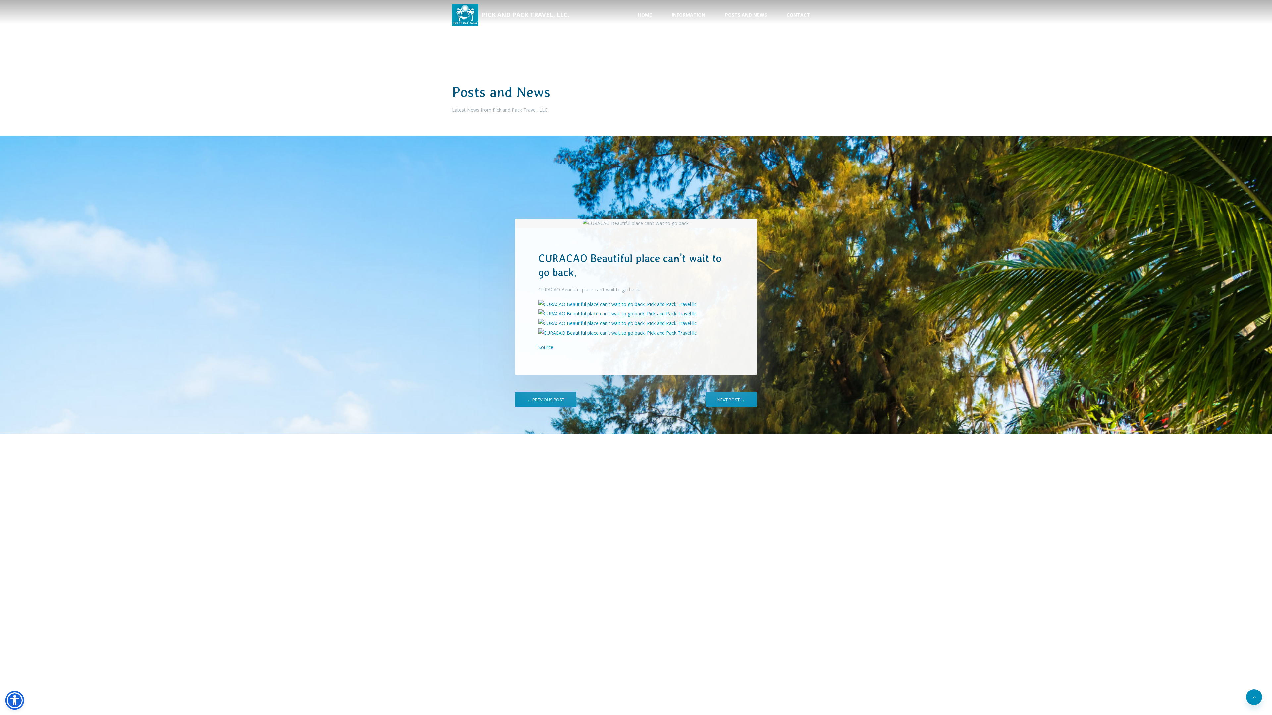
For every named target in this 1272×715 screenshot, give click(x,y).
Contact (798, 15)
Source (545, 347)
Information (688, 15)
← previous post (545, 400)
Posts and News (746, 15)
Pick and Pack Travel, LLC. (525, 15)
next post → (731, 400)
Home (645, 15)
